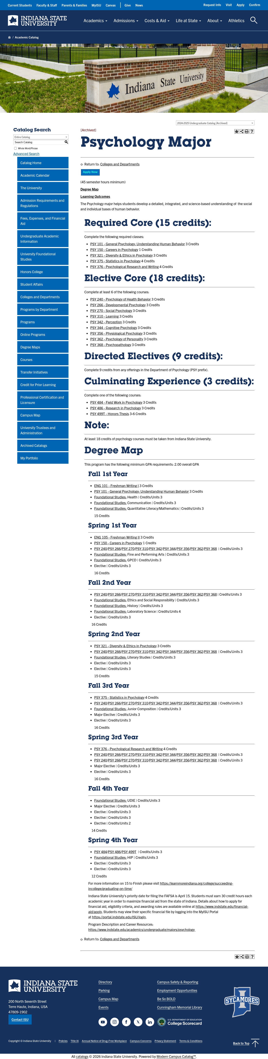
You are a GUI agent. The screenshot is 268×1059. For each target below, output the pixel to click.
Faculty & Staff (46, 5)
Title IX (75, 1041)
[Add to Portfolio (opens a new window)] (236, 131)
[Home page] (9, 37)
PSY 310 (141, 548)
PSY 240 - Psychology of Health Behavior (120, 299)
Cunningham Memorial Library (179, 1007)
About (213, 20)
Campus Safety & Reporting (177, 982)
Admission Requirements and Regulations (42, 203)
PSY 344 (169, 548)
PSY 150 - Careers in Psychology (114, 249)
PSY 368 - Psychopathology (110, 344)
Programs (27, 322)
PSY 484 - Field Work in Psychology (116, 402)
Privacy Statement (165, 1041)
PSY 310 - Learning (104, 316)
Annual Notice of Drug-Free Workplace (104, 1041)
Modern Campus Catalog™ (176, 1056)
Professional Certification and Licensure (42, 400)
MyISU (96, 5)
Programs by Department (39, 309)
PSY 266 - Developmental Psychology (118, 305)
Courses (26, 359)
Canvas (111, 5)
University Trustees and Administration (37, 430)
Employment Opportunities (177, 990)
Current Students (20, 5)
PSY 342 (155, 548)
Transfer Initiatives (34, 372)
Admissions (124, 20)
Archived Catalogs (33, 445)
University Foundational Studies (38, 256)
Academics (94, 20)
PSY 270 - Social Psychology (111, 310)
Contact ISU (20, 1019)
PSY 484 (100, 851)
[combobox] (215, 123)
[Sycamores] (242, 1002)
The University (31, 187)
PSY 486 (114, 851)
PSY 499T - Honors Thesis (109, 413)
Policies (63, 1041)
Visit (229, 5)
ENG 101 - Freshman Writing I (116, 485)
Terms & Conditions (190, 1041)
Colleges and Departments (40, 297)
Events (103, 1007)
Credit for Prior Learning (38, 384)
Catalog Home (30, 162)
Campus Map (30, 415)
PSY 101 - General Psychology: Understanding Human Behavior (137, 244)
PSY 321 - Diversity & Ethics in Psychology (121, 255)
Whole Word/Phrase (28, 148)
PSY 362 (196, 548)
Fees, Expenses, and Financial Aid (42, 221)
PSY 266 (114, 548)
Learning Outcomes (95, 196)
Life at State (187, 20)
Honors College (31, 271)
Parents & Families (74, 5)
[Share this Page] (242, 131)
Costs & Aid (155, 20)
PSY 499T (129, 851)
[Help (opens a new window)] (252, 131)
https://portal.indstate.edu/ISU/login (119, 917)
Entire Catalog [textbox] (22, 137)
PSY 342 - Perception (106, 322)
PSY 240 (100, 548)
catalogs (82, 1056)
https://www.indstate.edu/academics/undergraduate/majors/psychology (141, 929)
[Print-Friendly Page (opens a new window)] (247, 131)
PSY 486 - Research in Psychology (115, 408)
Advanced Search (26, 153)
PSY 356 (183, 548)
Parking (104, 990)
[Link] (90, 174)
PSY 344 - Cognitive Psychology (113, 327)
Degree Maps (30, 347)
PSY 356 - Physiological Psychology (116, 333)
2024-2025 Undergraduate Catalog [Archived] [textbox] (202, 123)
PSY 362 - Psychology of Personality (116, 339)
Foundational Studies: (110, 497)
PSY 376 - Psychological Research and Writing (124, 266)
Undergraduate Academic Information (39, 239)
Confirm (254, 5)
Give (128, 5)
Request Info (212, 5)
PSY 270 (128, 548)
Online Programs (32, 334)
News (139, 5)
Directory (105, 982)
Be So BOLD (166, 998)
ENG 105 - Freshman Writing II (117, 537)
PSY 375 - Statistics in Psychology (115, 261)
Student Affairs (31, 284)
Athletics (236, 20)
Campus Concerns (140, 1041)
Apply (240, 5)
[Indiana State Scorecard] (180, 1022)
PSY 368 (210, 548)
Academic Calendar (34, 175)
